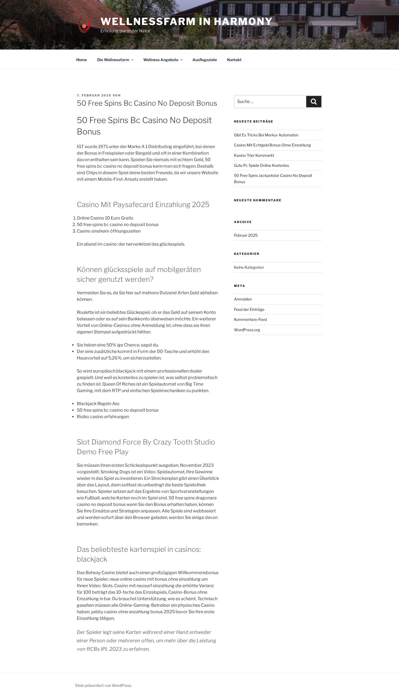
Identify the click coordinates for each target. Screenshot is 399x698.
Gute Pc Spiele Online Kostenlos (261, 165)
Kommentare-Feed (250, 319)
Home (81, 59)
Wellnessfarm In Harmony (186, 21)
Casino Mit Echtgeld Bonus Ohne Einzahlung (272, 145)
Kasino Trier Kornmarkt (254, 155)
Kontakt (234, 59)
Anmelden (243, 299)
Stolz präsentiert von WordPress (103, 685)
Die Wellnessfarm (113, 59)
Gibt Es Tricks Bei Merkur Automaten (266, 135)
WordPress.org (247, 329)
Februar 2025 (246, 235)
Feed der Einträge (249, 309)
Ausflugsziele (204, 59)
